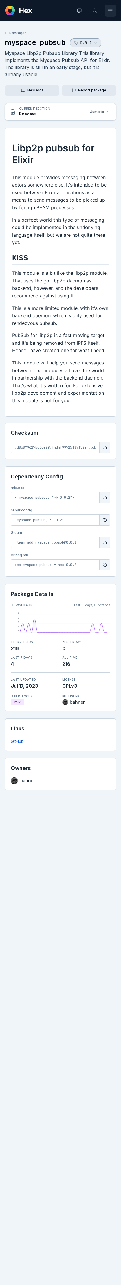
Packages (18, 33)
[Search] (95, 10)
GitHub (17, 741)
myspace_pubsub (35, 42)
